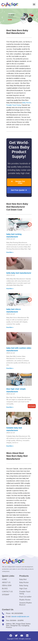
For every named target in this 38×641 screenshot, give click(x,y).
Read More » (10, 252)
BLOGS (5, 588)
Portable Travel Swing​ (13, 105)
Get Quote (31, 406)
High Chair (23, 588)
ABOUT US (6, 582)
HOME (4, 579)
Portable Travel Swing (24, 592)
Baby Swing (23, 585)
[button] (34, 4)
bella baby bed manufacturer (18, 273)
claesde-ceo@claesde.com (20, 616)
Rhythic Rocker (24, 600)
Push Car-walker (25, 597)
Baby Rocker (26, 102)
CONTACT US (7, 591)
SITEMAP (5, 595)
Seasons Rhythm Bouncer (25, 604)
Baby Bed (22, 579)
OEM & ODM (6, 585)
